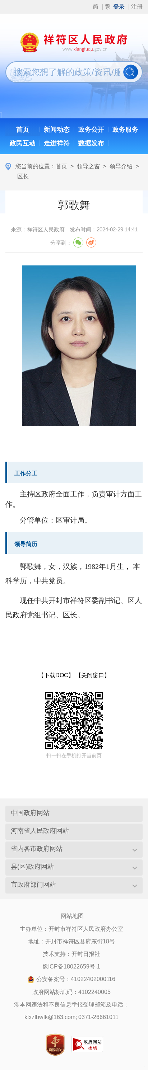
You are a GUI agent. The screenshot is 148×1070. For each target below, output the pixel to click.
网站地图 (72, 916)
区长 (23, 176)
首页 (61, 166)
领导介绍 (121, 166)
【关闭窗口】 (92, 675)
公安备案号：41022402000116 (75, 979)
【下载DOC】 (56, 675)
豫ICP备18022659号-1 (71, 966)
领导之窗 (88, 166)
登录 (119, 7)
